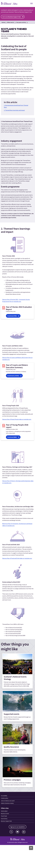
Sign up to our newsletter (17, 827)
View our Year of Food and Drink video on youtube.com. (17, 558)
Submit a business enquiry (7, 803)
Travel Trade (4, 816)
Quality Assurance (11, 747)
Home (3, 22)
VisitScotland (4, 811)
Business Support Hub (6, 821)
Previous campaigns (12, 779)
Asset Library (4, 818)
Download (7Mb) (12, 316)
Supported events (11, 714)
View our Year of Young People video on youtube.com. (16, 419)
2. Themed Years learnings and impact (14, 110)
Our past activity (21, 22)
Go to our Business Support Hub (11, 17)
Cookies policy (4, 798)
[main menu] (31, 3)
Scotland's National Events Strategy (15, 677)
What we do (10, 22)
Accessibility (4, 795)
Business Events (5, 813)
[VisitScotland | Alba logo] (11, 3)
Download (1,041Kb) (13, 375)
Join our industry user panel (7, 800)
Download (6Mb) (12, 437)
